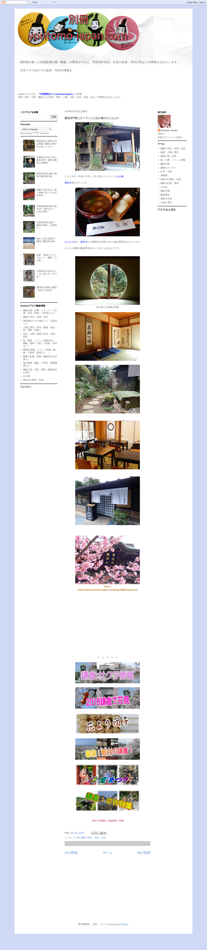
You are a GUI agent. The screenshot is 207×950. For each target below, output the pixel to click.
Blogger (124, 924)
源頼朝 (164, 175)
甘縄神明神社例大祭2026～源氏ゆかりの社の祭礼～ (46, 209)
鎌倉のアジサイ (168, 167)
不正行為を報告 (167, 209)
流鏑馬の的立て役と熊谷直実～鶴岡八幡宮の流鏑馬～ (46, 160)
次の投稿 (71, 852)
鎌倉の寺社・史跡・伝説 (93, 837)
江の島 (26, 376)
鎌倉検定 (165, 194)
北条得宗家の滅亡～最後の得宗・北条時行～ (46, 225)
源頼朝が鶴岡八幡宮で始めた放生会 (46, 288)
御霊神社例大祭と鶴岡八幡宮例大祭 (46, 175)
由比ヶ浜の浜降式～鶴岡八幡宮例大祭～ (46, 240)
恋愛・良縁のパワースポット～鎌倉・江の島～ (46, 258)
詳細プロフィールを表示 (170, 137)
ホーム (107, 852)
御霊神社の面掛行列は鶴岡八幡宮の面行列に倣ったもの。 (46, 144)
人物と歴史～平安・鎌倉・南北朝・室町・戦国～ (39, 328)
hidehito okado (169, 130)
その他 (76, 837)
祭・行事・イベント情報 (173, 160)
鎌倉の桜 (165, 164)
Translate (44, 133)
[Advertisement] (107, 623)
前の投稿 (143, 852)
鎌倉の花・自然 (168, 156)
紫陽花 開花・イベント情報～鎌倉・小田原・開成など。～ (39, 351)
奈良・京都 (166, 171)
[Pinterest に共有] (105, 833)
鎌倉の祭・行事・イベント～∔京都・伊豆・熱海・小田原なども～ (40, 311)
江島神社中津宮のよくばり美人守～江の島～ (46, 274)
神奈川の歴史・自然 (33, 380)
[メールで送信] (92, 833)
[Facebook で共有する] (102, 833)
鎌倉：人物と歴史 (170, 152)
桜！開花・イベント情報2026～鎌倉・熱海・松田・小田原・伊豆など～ (40, 343)
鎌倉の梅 (165, 190)
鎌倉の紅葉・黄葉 (170, 183)
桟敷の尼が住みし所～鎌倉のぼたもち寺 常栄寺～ (46, 192)
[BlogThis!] (95, 833)
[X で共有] (98, 833)
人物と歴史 (166, 202)
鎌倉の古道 (166, 198)
